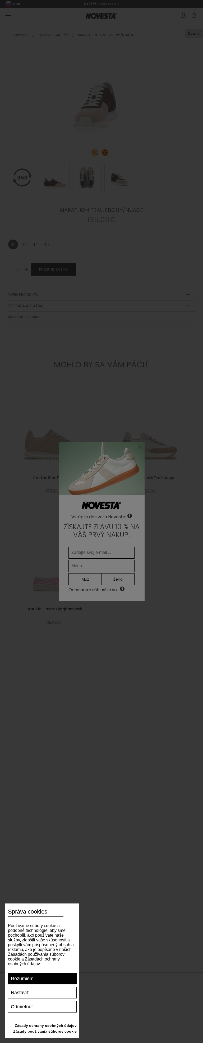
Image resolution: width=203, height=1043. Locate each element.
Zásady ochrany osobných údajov (46, 1025)
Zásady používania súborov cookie (45, 1031)
